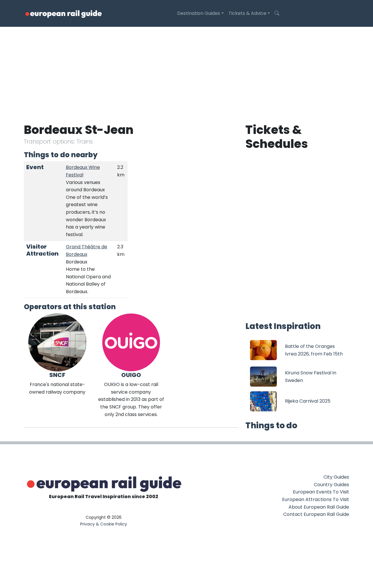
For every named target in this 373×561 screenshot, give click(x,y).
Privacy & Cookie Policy (103, 524)
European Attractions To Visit (315, 499)
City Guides (336, 477)
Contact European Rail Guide (316, 514)
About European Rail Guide (318, 507)
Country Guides (331, 484)
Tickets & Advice (247, 13)
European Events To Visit (321, 492)
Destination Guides (198, 13)
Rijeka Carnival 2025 (307, 401)
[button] (276, 13)
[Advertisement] (186, 70)
